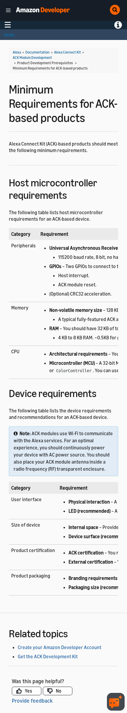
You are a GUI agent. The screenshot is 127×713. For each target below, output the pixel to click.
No (58, 691)
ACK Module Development (32, 57)
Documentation (37, 52)
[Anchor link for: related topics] (73, 632)
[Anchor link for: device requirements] (102, 392)
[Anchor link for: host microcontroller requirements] (72, 194)
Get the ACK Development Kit (48, 656)
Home (9, 34)
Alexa (17, 52)
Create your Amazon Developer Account (59, 647)
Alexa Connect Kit (67, 52)
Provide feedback (32, 700)
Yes (28, 691)
